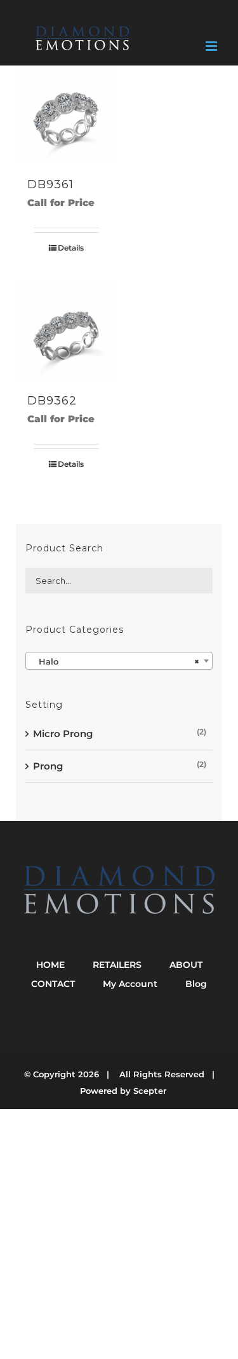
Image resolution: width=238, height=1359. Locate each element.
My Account (130, 984)
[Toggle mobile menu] (212, 46)
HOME (50, 964)
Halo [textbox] (115, 661)
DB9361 (50, 184)
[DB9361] (66, 114)
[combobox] (119, 661)
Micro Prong (63, 734)
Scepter (149, 1091)
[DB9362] (66, 331)
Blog (196, 984)
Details (71, 247)
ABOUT (185, 964)
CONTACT (53, 984)
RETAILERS (117, 964)
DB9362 (52, 401)
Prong (48, 766)
